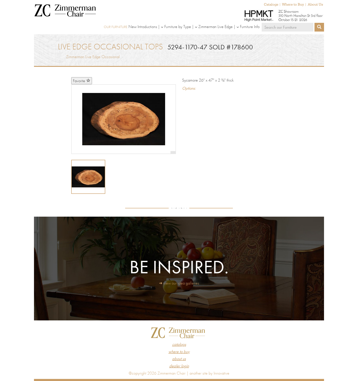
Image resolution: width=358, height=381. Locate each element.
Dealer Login (179, 366)
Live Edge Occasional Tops (110, 46)
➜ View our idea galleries (179, 283)
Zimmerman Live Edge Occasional (93, 56)
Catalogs (271, 4)
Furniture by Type (177, 26)
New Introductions (142, 26)
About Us (315, 4)
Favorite (79, 80)
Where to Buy (293, 4)
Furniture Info (250, 26)
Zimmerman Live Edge (215, 26)
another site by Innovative (209, 373)
